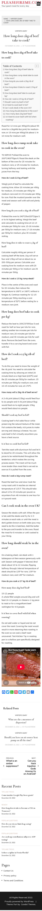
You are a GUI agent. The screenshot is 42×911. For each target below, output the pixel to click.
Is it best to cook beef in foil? (16, 105)
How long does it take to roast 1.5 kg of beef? (21, 88)
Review (4, 805)
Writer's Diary (21, 31)
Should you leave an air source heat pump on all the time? (21, 739)
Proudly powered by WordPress (19, 901)
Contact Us (8, 870)
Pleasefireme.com (21, 2)
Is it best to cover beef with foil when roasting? (21, 118)
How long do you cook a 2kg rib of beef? (19, 82)
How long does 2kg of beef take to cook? (19, 70)
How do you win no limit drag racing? (16, 824)
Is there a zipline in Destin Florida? (15, 852)
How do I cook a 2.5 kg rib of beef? (19, 99)
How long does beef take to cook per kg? (20, 94)
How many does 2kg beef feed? (19, 114)
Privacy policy (10, 875)
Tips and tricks (8, 792)
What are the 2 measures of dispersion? (21, 721)
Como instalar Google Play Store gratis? (17, 795)
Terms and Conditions (13, 880)
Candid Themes (28, 904)
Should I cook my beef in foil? (17, 102)
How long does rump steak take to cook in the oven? (21, 76)
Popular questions (10, 820)
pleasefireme (30, 46)
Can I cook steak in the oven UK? (18, 108)
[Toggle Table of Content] (35, 66)
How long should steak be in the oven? (22, 111)
